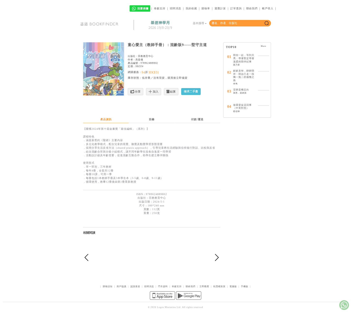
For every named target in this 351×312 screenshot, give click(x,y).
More (264, 46)
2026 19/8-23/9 (160, 25)
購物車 (206, 8)
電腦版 (233, 286)
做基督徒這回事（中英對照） (242, 107)
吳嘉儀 (139, 59)
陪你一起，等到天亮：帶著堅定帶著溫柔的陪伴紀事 (243, 58)
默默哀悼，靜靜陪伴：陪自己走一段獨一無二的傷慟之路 (243, 75)
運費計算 (220, 8)
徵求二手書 (191, 91)
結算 (172, 91)
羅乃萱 (236, 65)
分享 (137, 91)
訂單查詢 (236, 8)
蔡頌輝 (236, 111)
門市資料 (163, 286)
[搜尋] (266, 23)
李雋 (235, 84)
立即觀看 (204, 286)
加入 (155, 91)
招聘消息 (175, 8)
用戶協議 (121, 286)
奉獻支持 (159, 8)
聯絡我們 (252, 8)
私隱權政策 (219, 286)
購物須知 (108, 286)
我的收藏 (191, 8)
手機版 (244, 286)
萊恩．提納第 (240, 93)
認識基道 (135, 286)
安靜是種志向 (241, 89)
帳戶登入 (267, 8)
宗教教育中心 (145, 56)
